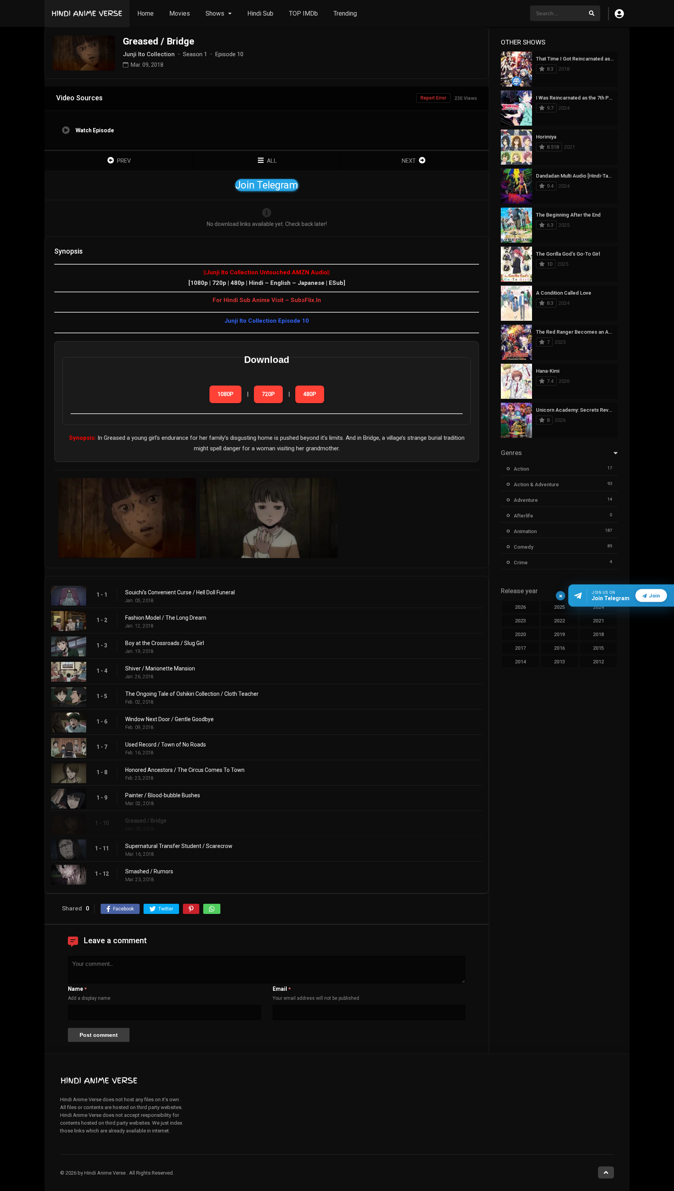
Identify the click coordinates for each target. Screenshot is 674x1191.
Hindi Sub (260, 13)
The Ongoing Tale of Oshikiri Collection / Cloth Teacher (192, 694)
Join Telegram (266, 185)
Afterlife (523, 516)
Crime (521, 562)
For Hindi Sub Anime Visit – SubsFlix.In (267, 300)
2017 (520, 648)
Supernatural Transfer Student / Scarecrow (178, 846)
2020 (520, 634)
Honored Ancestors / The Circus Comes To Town (185, 770)
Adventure (526, 500)
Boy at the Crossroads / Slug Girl (164, 643)
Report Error (433, 98)
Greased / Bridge (146, 821)
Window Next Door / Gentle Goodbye (169, 719)
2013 (559, 662)
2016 (559, 648)
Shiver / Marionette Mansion (160, 668)
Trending (345, 13)
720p (268, 394)
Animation (525, 531)
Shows (215, 13)
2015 (598, 648)
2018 (598, 634)
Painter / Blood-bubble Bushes (162, 795)
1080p (225, 394)
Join (654, 596)
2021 (598, 621)
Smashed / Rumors (149, 871)
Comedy (523, 547)
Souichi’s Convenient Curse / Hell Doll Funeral (180, 592)
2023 (520, 621)
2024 (598, 607)
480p (309, 394)
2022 (559, 621)
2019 (559, 634)
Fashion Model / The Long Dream (165, 618)
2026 (520, 607)
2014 (520, 662)
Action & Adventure (536, 484)
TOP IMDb (303, 13)
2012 (598, 662)
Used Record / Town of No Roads (165, 744)
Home (145, 13)
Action (521, 469)
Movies (179, 13)
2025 (559, 607)
